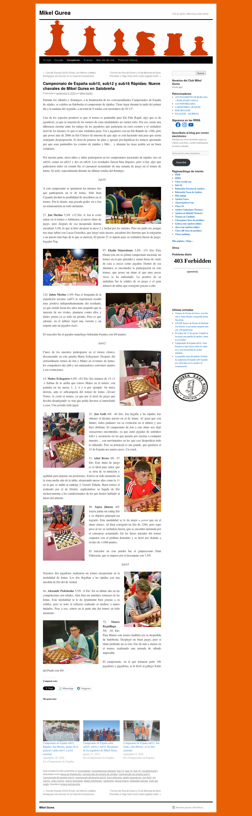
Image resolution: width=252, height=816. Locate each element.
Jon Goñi (146, 777)
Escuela (58, 60)
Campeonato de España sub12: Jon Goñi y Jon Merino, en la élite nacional (141, 746)
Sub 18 (137, 770)
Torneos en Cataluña (185, 216)
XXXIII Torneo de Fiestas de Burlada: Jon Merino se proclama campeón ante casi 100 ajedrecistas (192, 326)
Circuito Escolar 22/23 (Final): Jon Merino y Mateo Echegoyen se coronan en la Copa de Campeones (69, 74)
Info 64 (178, 185)
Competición (73, 60)
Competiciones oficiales (104, 770)
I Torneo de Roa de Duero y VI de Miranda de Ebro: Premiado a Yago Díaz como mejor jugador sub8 (135, 74)
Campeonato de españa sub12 (58, 777)
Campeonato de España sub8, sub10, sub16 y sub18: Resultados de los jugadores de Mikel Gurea (100, 746)
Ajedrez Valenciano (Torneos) (189, 209)
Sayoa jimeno (122, 780)
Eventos (88, 60)
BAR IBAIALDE (182, 110)
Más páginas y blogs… (183, 241)
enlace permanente (70, 784)
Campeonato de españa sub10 (134, 774)
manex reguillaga (74, 780)
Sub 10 (120, 770)
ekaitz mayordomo (132, 777)
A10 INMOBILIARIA (185, 103)
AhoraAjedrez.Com (184, 202)
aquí (180, 87)
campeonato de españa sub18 (90, 777)
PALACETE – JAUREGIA (187, 113)
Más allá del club (105, 60)
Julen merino (57, 780)
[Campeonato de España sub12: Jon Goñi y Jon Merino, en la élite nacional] (141, 730)
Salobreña (108, 780)
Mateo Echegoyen (93, 780)
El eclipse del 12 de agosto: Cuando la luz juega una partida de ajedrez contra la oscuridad (191, 336)
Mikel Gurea (55, 12)
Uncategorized (149, 770)
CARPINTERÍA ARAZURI (187, 106)
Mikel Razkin (86, 93)
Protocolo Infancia (127, 60)
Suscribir (181, 162)
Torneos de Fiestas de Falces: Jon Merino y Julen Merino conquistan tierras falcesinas (191, 316)
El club (47, 60)
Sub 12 (128, 770)
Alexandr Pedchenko (70, 774)
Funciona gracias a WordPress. (190, 807)
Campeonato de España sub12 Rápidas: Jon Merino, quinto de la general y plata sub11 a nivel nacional (60, 748)
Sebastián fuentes (139, 780)
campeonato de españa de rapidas (100, 774)
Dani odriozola (114, 777)
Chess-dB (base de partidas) (188, 230)
